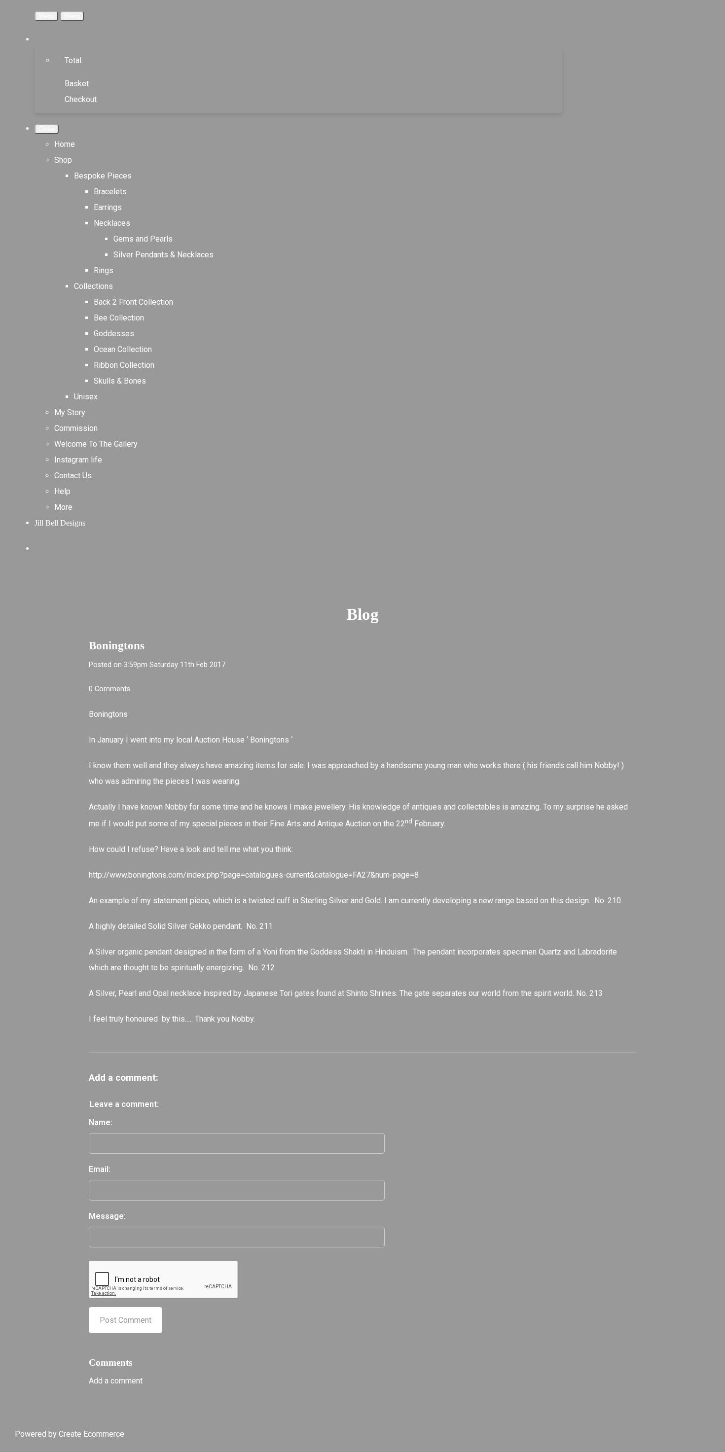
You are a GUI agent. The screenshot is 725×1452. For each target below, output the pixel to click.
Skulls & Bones (120, 381)
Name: (100, 1122)
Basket (77, 83)
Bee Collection (119, 317)
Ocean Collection (123, 349)
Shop (63, 160)
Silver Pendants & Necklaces (163, 254)
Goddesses (114, 333)
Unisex (86, 396)
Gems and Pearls (143, 239)
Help (62, 491)
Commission (76, 428)
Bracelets (110, 191)
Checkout (81, 99)
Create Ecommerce (91, 1434)
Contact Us (73, 475)
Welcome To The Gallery (96, 444)
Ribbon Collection (124, 365)
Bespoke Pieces (103, 175)
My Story (69, 412)
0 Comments (109, 689)
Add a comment (116, 1380)
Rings (103, 270)
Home (64, 144)
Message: (107, 1216)
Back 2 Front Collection (133, 302)
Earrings (108, 207)
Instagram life (78, 459)
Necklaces (112, 223)
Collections (93, 286)
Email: (99, 1169)
